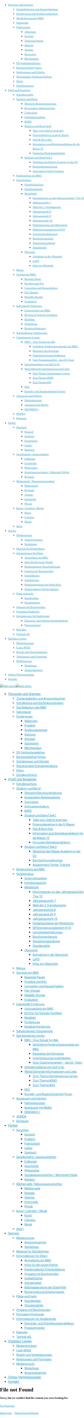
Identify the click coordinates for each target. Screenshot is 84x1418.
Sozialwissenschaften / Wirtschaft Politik (46, 472)
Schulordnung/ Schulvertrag (32, 332)
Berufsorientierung (43, 238)
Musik (28, 521)
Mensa (20, 270)
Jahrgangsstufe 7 (42, 202)
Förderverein (23, 27)
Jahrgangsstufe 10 (42, 220)
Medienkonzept (25, 643)
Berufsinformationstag (45, 166)
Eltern (19, 81)
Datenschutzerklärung (26, 1413)
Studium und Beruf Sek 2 (38, 157)
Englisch (29, 436)
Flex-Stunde (31, 292)
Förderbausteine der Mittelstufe (50, 225)
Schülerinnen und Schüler (30, 72)
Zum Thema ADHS (43, 377)
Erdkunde (29, 458)
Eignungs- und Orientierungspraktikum (46, 620)
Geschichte (30, 463)
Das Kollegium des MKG (30, 18)
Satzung (28, 45)
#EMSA (20, 413)
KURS (27, 121)
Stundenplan (31, 598)
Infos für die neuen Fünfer (38, 562)
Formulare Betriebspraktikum (49, 153)
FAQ (26, 386)
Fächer (11, 422)
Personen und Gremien (20, 4)
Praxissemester (32, 625)
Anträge (28, 49)
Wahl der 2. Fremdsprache (47, 207)
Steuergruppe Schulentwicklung (34, 76)
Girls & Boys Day (42, 139)
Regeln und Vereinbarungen (31, 652)
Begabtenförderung (35, 328)
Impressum (6, 1413)
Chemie (28, 494)
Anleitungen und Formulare (31, 656)
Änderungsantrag (33, 40)
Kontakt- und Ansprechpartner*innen (44, 391)
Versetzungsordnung (44, 243)
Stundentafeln (32, 602)
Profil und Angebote (19, 90)
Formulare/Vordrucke (28, 611)
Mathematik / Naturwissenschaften (35, 481)
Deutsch (28, 431)
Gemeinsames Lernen (28, 337)
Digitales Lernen (17, 638)
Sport (19, 526)
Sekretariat (22, 22)
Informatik (30, 499)
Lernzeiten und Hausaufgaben (40, 288)
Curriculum (30, 112)
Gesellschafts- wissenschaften (32, 454)
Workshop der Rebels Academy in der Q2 (55, 162)
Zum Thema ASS (42, 382)
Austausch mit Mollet (36, 404)
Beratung (21, 418)
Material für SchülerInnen (30, 548)
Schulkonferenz (25, 85)
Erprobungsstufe (33, 189)
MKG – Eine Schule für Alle (39, 341)
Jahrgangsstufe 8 (42, 211)
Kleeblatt (29, 319)
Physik (28, 503)
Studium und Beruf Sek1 (38, 126)
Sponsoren (30, 54)
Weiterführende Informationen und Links (47, 368)
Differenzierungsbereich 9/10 (49, 229)
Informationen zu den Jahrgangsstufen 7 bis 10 (58, 198)
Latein (28, 445)
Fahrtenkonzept (33, 400)
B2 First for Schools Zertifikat (40, 314)
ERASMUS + (31, 409)
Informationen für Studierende (33, 616)
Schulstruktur (23, 180)
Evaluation (30, 301)
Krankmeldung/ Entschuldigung (42, 566)
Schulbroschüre (24, 94)
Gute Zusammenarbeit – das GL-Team (53, 359)
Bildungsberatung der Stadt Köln (42, 584)
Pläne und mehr (24, 593)
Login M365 (23, 647)
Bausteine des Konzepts (46, 350)
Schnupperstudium (34, 117)
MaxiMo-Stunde (33, 297)
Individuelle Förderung (29, 306)
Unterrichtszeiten (33, 184)
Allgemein (30, 31)
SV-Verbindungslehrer (28, 63)
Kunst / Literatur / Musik (30, 508)
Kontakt (12, 679)
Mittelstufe (30, 193)
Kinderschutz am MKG (29, 175)
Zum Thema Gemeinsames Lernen (51, 373)
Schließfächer (32, 575)
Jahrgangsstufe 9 (42, 216)
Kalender (21, 629)
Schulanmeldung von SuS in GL (42, 364)
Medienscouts (24, 535)
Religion (29, 476)
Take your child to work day (48, 130)
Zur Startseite (7, 1405)
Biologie (29, 490)
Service (12, 530)
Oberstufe (29, 252)
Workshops (30, 544)
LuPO (36, 261)
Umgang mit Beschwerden (38, 571)
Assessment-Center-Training (48, 171)
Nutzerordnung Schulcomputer (41, 589)
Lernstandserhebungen (45, 234)
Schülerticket (31, 580)
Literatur (29, 517)
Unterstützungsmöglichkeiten (49, 355)
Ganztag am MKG (26, 274)
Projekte (29, 36)
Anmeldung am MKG (36, 557)
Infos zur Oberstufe (43, 265)
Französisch (31, 440)
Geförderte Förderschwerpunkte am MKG (55, 346)
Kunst (27, 512)
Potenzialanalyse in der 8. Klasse (51, 135)
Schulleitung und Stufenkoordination (37, 13)
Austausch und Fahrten (29, 395)
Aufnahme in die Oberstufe (47, 256)
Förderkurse (31, 323)
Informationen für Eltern (29, 553)
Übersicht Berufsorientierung (40, 103)
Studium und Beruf (26, 99)
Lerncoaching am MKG (37, 310)
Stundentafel (40, 247)
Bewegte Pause (32, 279)
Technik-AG (23, 634)
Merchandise (31, 58)
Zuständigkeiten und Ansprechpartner (37, 9)
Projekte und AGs (34, 283)
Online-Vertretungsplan (21, 674)
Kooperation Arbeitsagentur (39, 108)
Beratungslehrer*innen (29, 67)
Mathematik (31, 485)
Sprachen (21, 427)
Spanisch (29, 449)
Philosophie (31, 467)
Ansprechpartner (33, 539)
